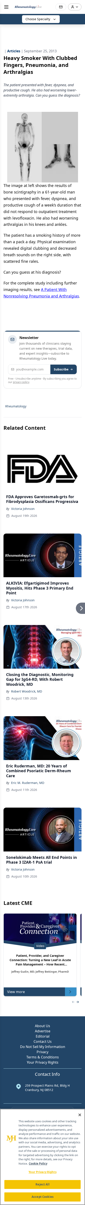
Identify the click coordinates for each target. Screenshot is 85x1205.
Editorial (42, 1036)
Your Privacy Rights (42, 1062)
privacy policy (21, 382)
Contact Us (43, 1041)
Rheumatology (15, 406)
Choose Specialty (38, 19)
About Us (42, 1025)
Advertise (42, 1031)
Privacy (42, 1052)
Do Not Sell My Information (42, 1046)
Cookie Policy (38, 1163)
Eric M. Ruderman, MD (27, 783)
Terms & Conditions (42, 1057)
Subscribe (61, 369)
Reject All (42, 1184)
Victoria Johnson (23, 509)
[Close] (80, 1115)
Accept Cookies (42, 1197)
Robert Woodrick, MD (26, 691)
